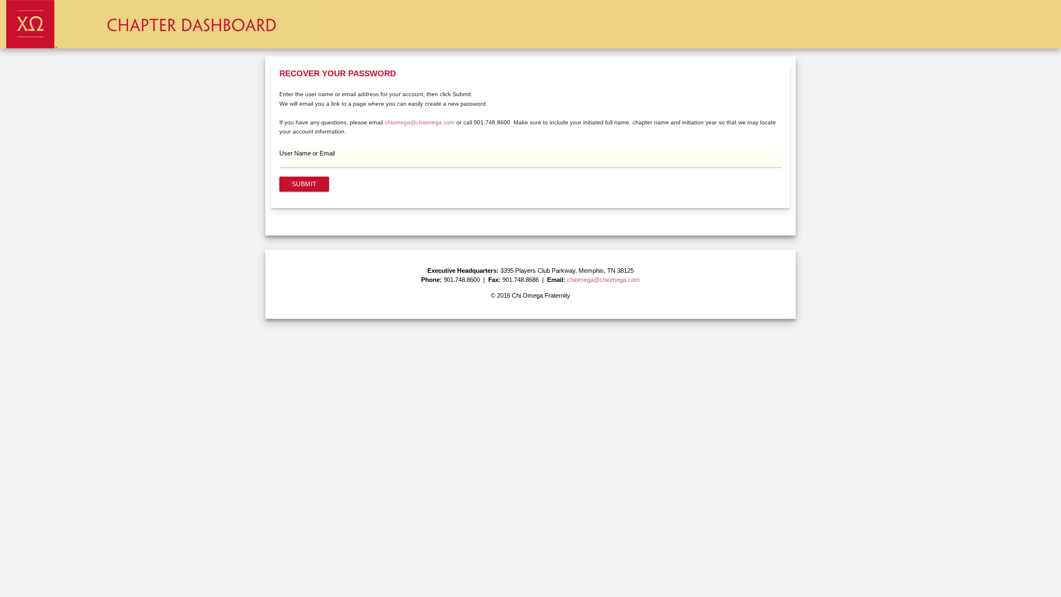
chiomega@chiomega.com (420, 122)
